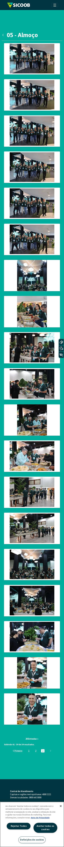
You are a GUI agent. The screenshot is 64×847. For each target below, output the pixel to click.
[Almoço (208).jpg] (32, 239)
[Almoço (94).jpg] (32, 709)
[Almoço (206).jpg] (32, 167)
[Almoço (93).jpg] (32, 673)
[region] (32, 824)
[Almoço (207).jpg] (32, 203)
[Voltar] (4, 35)
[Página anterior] (17, 750)
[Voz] (61, 348)
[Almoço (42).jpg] (32, 420)
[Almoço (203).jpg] (32, 59)
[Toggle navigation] (54, 5)
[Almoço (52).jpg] (32, 456)
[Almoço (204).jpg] (32, 95)
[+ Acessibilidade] (61, 355)
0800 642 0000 (35, 797)
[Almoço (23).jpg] (32, 311)
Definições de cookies (32, 840)
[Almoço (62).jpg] (32, 528)
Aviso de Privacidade (40, 818)
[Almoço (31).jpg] (32, 348)
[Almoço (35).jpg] (32, 384)
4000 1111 (46, 794)
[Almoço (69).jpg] (32, 600)
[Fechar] (60, 806)
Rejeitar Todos (19, 826)
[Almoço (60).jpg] (32, 492)
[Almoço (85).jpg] (32, 637)
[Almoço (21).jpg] (32, 275)
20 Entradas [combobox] (31, 739)
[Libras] (61, 342)
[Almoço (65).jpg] (32, 564)
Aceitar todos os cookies (45, 828)
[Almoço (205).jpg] (32, 131)
